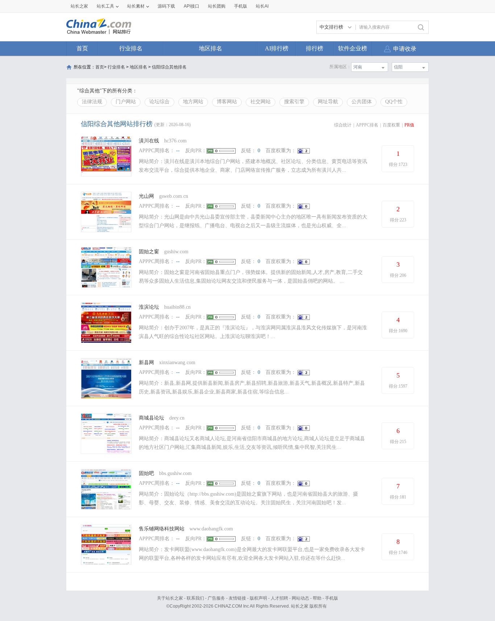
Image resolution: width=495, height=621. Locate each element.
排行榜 (314, 48)
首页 (82, 48)
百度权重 (391, 125)
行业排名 (130, 48)
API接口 (191, 6)
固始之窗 (149, 251)
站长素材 (136, 6)
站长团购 (216, 6)
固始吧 (146, 473)
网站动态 (300, 598)
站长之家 (79, 6)
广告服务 (216, 598)
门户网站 (126, 101)
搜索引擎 (294, 101)
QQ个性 (394, 101)
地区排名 (210, 48)
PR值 (409, 125)
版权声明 (258, 598)
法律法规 (92, 101)
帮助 (317, 598)
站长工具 (105, 6)
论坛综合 (159, 101)
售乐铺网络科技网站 (161, 529)
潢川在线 (149, 140)
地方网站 (193, 101)
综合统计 (343, 125)
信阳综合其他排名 (169, 67)
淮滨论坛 (150, 307)
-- (178, 150)
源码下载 (166, 6)
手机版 (331, 598)
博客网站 (227, 101)
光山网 (146, 196)
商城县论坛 (151, 418)
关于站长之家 (170, 598)
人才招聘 (279, 598)
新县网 (146, 362)
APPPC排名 (367, 125)
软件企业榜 (352, 48)
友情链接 (237, 598)
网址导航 (328, 101)
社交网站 (260, 101)
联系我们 (195, 598)
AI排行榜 (276, 48)
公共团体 (362, 101)
